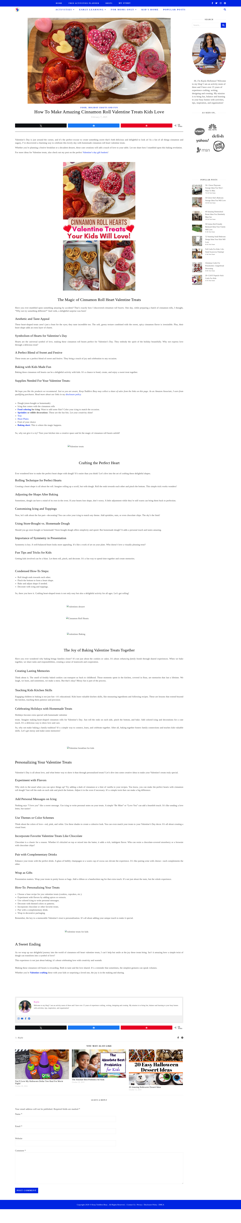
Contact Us (131, 1205)
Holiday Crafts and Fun (103, 108)
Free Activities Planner (84, 3)
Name (18, 1114)
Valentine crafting (38, 972)
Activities (63, 9)
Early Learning (91, 9)
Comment (20, 1150)
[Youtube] (22, 1018)
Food (83, 108)
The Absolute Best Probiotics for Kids (88, 1080)
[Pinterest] (29, 1018)
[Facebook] (25, 1018)
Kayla (20, 1038)
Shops (108, 3)
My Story (125, 3)
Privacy (140, 1205)
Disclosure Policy (150, 1205)
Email (18, 1126)
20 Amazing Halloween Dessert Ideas (145, 1087)
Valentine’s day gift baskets (95, 152)
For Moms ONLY (122, 9)
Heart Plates (23, 419)
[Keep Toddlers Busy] (17, 10)
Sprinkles (22, 412)
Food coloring (24, 409)
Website (18, 1138)
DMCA (161, 1205)
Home (59, 3)
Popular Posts (174, 9)
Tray (20, 415)
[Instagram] (18, 1018)
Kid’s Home (150, 9)
